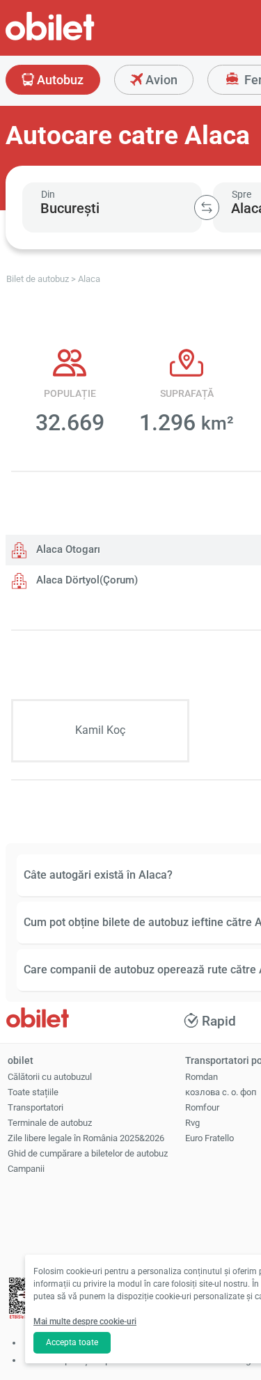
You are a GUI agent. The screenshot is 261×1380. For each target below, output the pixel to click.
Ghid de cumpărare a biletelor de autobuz (88, 1153)
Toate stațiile (33, 1092)
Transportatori (35, 1107)
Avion (160, 79)
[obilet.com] (83, 38)
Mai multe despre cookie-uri (84, 1321)
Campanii (26, 1168)
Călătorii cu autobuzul (50, 1077)
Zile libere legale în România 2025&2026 (86, 1138)
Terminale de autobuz (50, 1123)
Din (48, 194)
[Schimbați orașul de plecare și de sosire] (206, 207)
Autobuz (59, 79)
